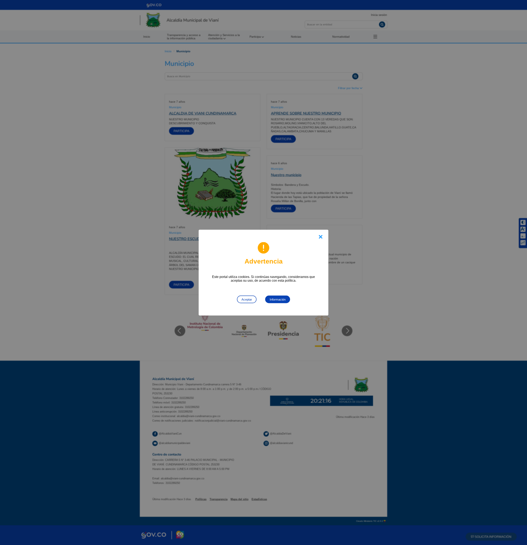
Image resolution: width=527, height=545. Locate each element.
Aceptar (246, 299)
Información (278, 299)
